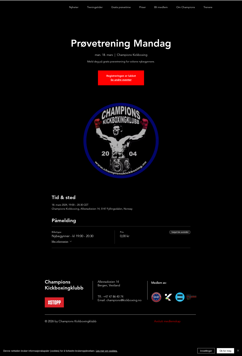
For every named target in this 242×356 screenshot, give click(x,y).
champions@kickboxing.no (124, 300)
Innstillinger (206, 350)
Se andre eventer (121, 79)
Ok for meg (225, 350)
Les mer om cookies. (107, 350)
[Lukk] (238, 350)
